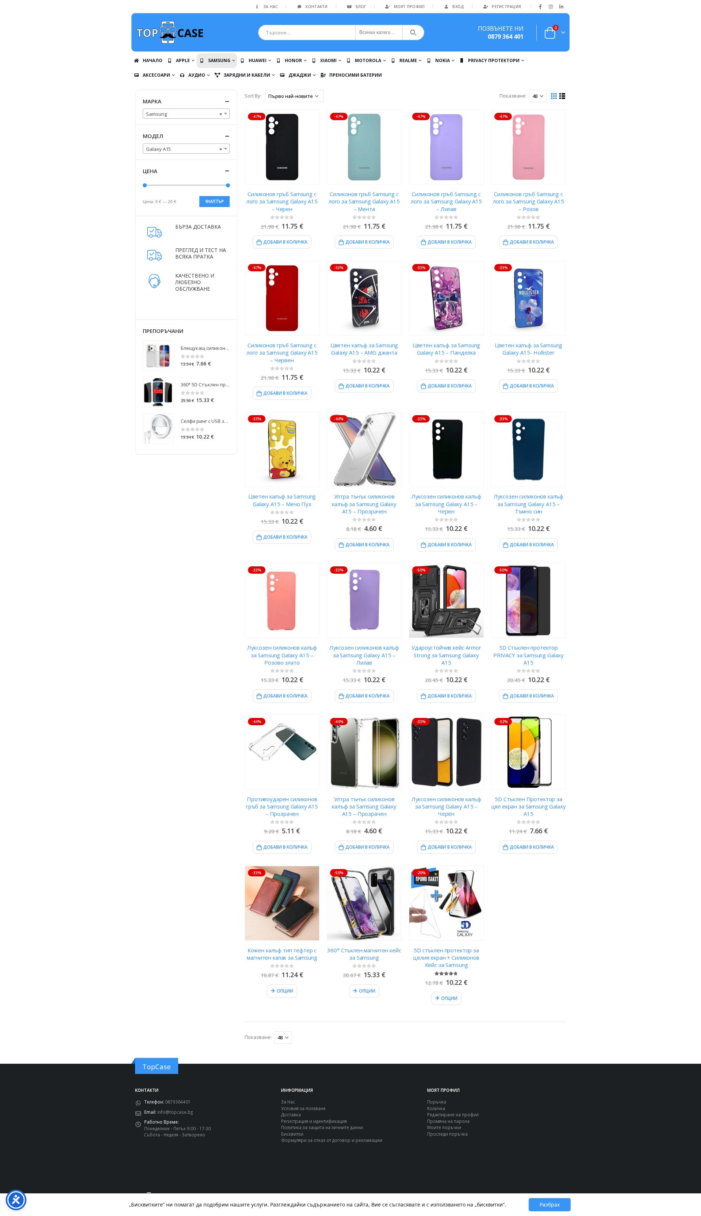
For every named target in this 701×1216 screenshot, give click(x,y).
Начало (152, 60)
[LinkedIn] (561, 6)
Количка (436, 1108)
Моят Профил (409, 6)
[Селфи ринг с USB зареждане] (158, 428)
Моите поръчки (444, 1127)
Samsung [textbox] (184, 114)
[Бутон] (413, 32)
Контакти (316, 6)
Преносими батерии (355, 75)
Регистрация (506, 6)
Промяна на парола (448, 1121)
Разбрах (550, 1204)
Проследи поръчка (447, 1134)
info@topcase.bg (175, 1112)
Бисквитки (292, 1134)
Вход (458, 6)
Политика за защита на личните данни (322, 1127)
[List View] (562, 96)
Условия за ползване (303, 1108)
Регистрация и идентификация (314, 1121)
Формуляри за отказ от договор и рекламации (331, 1140)
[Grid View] (554, 96)
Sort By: (253, 95)
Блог (361, 6)
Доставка (291, 1114)
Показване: (512, 95)
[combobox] (186, 113)
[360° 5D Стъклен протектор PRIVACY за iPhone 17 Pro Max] (158, 392)
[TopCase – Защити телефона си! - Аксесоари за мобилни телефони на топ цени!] (169, 32)
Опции (285, 991)
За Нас (270, 6)
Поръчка (436, 1102)
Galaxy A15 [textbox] (184, 149)
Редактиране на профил (453, 1114)
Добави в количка (285, 242)
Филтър (214, 201)
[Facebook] (540, 6)
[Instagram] (551, 6)
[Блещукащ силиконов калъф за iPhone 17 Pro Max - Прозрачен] (158, 355)
